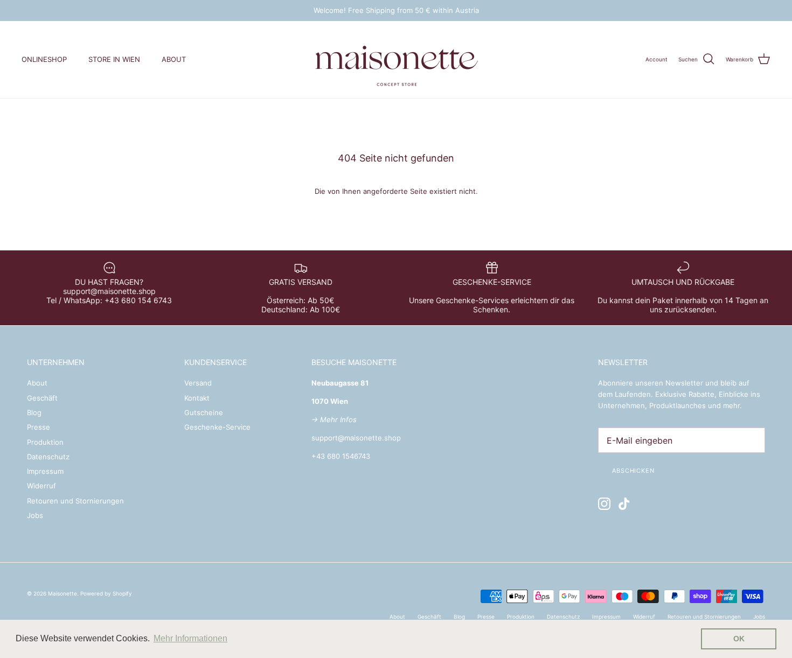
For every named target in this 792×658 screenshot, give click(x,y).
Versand (198, 383)
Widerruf (41, 485)
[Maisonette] (396, 59)
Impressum (45, 471)
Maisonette (62, 593)
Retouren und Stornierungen (75, 500)
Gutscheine (203, 412)
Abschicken (633, 470)
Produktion (45, 442)
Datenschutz (48, 456)
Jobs (35, 515)
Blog (34, 412)
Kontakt (197, 398)
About (37, 383)
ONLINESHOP (44, 59)
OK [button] (739, 638)
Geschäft (42, 398)
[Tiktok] (624, 504)
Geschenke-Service (217, 427)
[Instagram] (604, 504)
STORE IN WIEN (114, 59)
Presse (38, 427)
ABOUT (174, 59)
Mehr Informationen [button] (190, 638)
